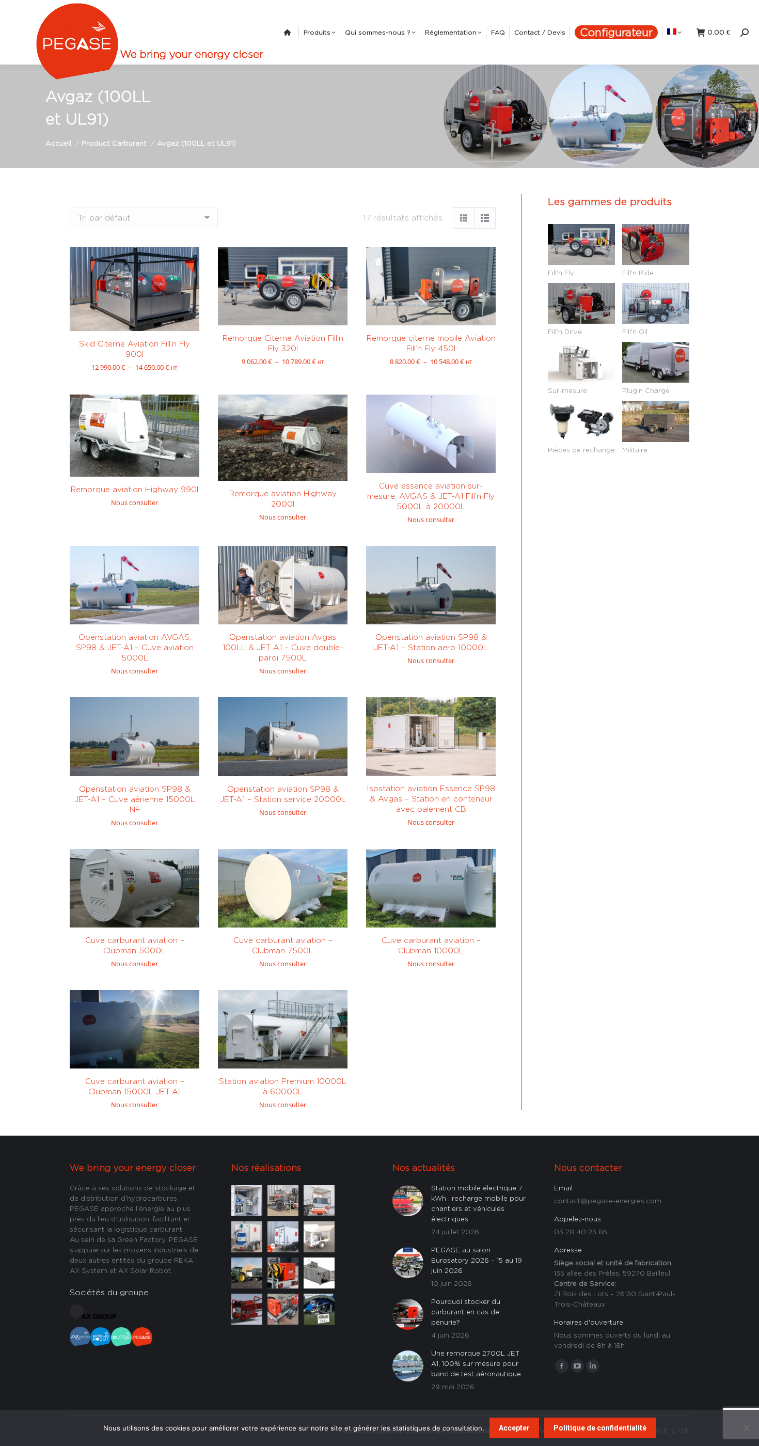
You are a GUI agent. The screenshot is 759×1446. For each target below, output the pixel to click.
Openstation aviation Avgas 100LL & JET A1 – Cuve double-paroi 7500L (283, 647)
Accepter (514, 1428)
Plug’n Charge (646, 390)
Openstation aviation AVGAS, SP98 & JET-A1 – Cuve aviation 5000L (135, 647)
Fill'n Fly (561, 272)
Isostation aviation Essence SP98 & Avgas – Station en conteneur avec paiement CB (431, 798)
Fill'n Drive (565, 331)
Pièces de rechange (581, 449)
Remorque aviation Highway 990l (134, 489)
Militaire (634, 449)
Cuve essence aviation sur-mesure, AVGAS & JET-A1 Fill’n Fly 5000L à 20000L (431, 496)
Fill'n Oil (634, 331)
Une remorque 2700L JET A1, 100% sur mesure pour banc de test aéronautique (476, 1363)
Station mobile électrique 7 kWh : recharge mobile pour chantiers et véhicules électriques (478, 1203)
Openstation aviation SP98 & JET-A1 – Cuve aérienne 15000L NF (134, 799)
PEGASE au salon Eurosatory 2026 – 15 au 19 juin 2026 (476, 1260)
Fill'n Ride (638, 272)
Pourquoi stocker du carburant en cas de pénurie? (465, 1312)
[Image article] (246, 1199)
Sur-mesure (567, 390)
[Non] (746, 1428)
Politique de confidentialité (600, 1428)
